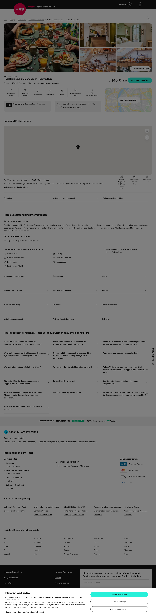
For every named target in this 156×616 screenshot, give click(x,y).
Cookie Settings (119, 602)
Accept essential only (119, 609)
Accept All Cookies (119, 594)
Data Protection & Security (27, 612)
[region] (78, 602)
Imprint (41, 612)
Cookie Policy (11, 612)
